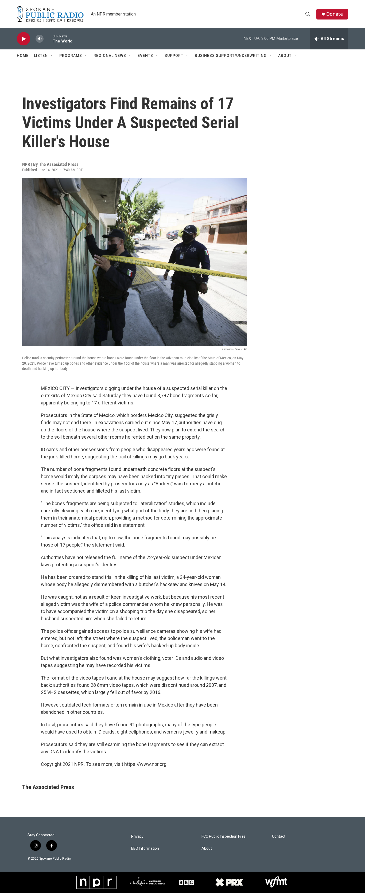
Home (23, 55)
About (285, 55)
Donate (334, 14)
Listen (41, 55)
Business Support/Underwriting (231, 55)
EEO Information (145, 849)
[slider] (48, 38)
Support (174, 55)
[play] (23, 39)
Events (145, 55)
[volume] (39, 39)
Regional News (110, 55)
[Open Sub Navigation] (52, 55)
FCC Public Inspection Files (223, 836)
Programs (70, 55)
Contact (278, 836)
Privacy (137, 836)
